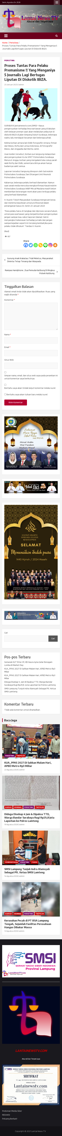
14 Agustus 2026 (11, 876)
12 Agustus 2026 (11, 931)
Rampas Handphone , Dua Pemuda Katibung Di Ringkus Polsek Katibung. (30, 272)
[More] (55, 245)
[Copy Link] (40, 245)
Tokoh (34, 862)
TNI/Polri (20, 756)
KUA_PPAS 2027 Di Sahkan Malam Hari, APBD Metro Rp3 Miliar (27, 764)
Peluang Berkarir (9, 1118)
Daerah (8, 807)
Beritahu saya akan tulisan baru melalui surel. (27, 394)
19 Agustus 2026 (11, 824)
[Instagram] (50, 245)
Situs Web (9, 360)
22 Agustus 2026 (11, 770)
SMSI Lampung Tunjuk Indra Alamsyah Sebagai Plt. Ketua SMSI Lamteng (27, 870)
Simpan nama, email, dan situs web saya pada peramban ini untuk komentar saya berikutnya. (31, 377)
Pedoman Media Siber (12, 1111)
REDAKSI (6, 1115)
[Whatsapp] (35, 245)
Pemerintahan (11, 862)
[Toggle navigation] (6, 35)
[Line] (45, 245)
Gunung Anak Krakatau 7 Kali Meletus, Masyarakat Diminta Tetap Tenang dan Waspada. (30, 260)
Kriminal (18, 807)
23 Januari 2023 (10, 84)
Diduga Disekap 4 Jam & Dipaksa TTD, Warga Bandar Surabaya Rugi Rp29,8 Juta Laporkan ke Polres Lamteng (29, 817)
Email (7, 347)
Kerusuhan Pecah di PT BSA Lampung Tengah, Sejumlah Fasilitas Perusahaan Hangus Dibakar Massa (27, 924)
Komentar (9, 300)
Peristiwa (9, 60)
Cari (6, 632)
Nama (7, 334)
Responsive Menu (57, 2)
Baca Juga (10, 720)
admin (21, 84)
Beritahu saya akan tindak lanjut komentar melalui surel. (30, 388)
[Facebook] (26, 245)
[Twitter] (31, 245)
